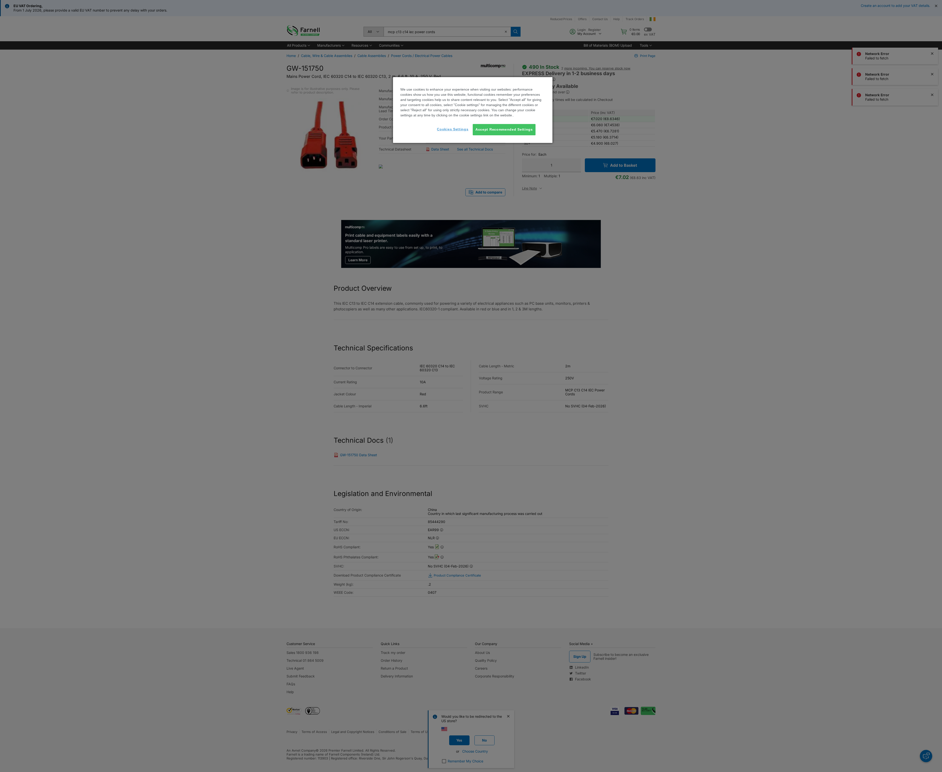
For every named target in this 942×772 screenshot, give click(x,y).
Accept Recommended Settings (504, 129)
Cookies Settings (452, 129)
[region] (472, 110)
